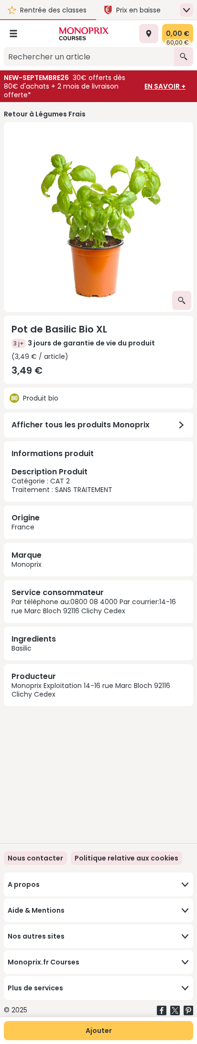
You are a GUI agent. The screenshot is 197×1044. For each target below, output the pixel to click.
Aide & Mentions (36, 910)
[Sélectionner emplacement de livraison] (148, 33)
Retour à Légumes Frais (45, 114)
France (22, 527)
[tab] (98, 217)
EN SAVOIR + (165, 86)
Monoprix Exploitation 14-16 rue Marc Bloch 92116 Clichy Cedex (90, 690)
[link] (126, 858)
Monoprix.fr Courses (43, 962)
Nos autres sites (36, 936)
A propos (24, 884)
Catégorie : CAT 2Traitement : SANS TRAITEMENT (61, 480)
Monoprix (26, 564)
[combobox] (89, 56)
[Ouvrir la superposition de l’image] (181, 300)
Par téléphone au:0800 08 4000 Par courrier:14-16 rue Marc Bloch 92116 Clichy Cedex (93, 606)
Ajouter (99, 1030)
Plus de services (35, 988)
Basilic (21, 648)
